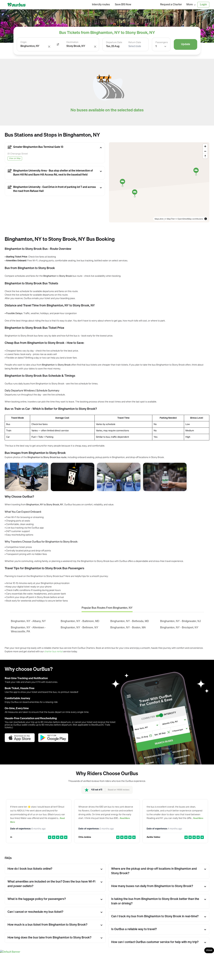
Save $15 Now (123, 4)
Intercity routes (101, 4)
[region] (159, 182)
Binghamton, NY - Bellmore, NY (79, 627)
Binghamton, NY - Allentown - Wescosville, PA (28, 629)
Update (185, 44)
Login (203, 4)
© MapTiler (170, 218)
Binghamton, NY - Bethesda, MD (129, 621)
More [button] (189, 4)
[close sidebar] (146, 4)
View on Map (15, 158)
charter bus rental (53, 651)
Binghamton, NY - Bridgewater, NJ (180, 621)
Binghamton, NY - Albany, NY (28, 621)
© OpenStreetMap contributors (189, 218)
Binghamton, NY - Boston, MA (128, 627)
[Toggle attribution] (206, 219)
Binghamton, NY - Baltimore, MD (80, 621)
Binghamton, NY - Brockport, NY (179, 627)
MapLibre (159, 218)
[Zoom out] (205, 151)
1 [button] (155, 46)
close (209, 950)
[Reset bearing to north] (205, 156)
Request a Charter (171, 4)
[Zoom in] (205, 146)
